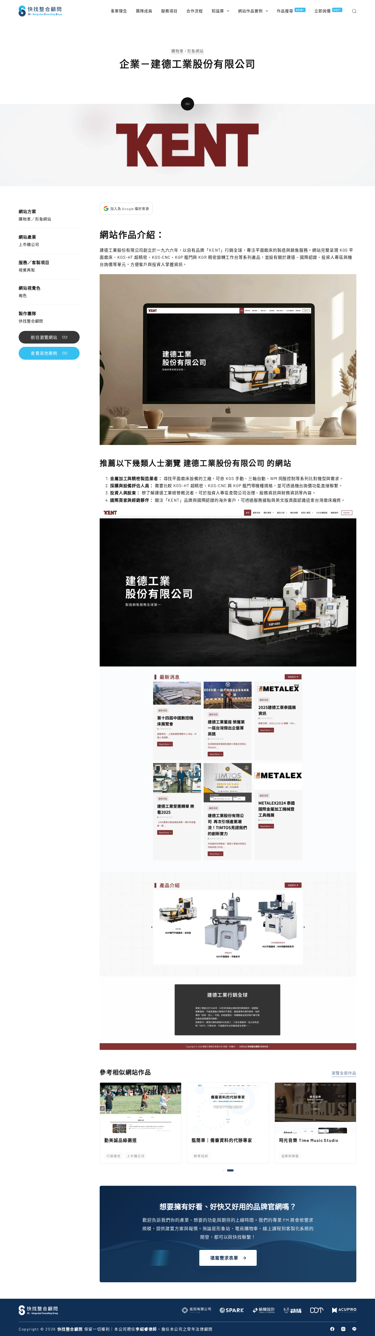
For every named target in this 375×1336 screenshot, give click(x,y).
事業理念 (119, 10)
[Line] (354, 1329)
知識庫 (218, 10)
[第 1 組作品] (225, 1170)
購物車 (177, 51)
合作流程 (194, 10)
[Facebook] (332, 1329)
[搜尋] (354, 11)
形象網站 (195, 51)
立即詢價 (327, 10)
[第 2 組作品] (232, 1170)
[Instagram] (343, 1329)
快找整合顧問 (31, 321)
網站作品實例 (250, 10)
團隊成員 (144, 10)
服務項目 (169, 10)
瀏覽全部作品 (344, 1073)
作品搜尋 (290, 10)
